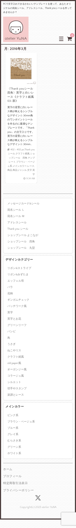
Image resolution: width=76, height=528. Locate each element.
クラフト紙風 (23, 153)
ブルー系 (12, 427)
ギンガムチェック (18, 299)
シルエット (14, 382)
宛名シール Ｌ (15, 209)
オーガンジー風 (17, 369)
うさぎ (11, 344)
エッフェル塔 (15, 280)
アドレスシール (17, 222)
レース (30, 166)
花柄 (10, 293)
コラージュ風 (15, 375)
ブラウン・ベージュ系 (21, 421)
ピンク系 (12, 415)
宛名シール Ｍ (15, 216)
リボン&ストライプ (19, 268)
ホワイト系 (14, 453)
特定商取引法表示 (15, 483)
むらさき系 (14, 440)
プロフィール (12, 476)
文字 (29, 170)
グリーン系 (14, 446)
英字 (10, 312)
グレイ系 (12, 434)
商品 (9, 170)
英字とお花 (14, 318)
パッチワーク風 (17, 306)
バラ (10, 287)
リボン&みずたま (17, 274)
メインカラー (20, 166)
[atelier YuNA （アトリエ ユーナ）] (15, 38)
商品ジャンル (20, 170)
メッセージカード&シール (23, 203)
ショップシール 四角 (21, 241)
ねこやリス (14, 350)
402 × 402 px (17, 149)
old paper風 (14, 363)
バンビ (11, 331)
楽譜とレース (15, 394)
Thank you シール (17, 228)
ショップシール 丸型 (21, 247)
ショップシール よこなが (22, 235)
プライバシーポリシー (18, 490)
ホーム (7, 469)
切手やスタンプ (17, 388)
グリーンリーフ (17, 325)
